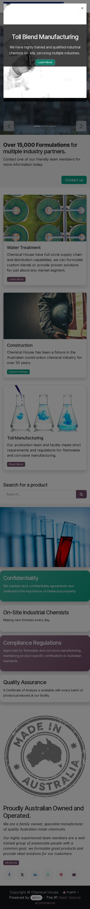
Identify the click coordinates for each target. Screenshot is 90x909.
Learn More (45, 62)
